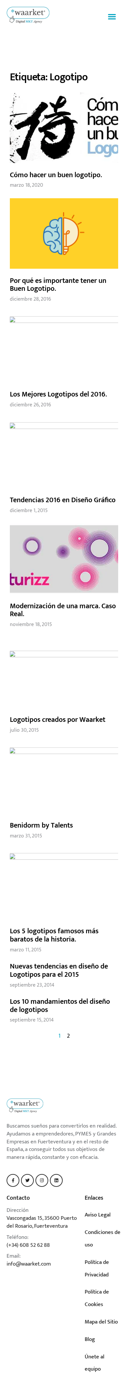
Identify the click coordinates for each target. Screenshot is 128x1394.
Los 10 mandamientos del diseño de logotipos (60, 1006)
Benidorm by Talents (41, 825)
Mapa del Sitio (101, 1321)
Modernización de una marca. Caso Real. (63, 610)
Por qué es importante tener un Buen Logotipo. (58, 285)
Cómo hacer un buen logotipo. (56, 175)
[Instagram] (41, 1180)
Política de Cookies (97, 1298)
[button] (111, 16)
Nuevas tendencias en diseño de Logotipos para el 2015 (59, 970)
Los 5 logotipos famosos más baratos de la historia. (54, 935)
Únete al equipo (94, 1363)
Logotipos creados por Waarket (57, 720)
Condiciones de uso (102, 1238)
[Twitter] (27, 1180)
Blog (90, 1339)
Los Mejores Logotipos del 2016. (58, 394)
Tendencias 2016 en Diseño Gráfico (63, 500)
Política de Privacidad (97, 1268)
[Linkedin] (56, 1180)
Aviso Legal (98, 1214)
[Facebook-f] (13, 1180)
